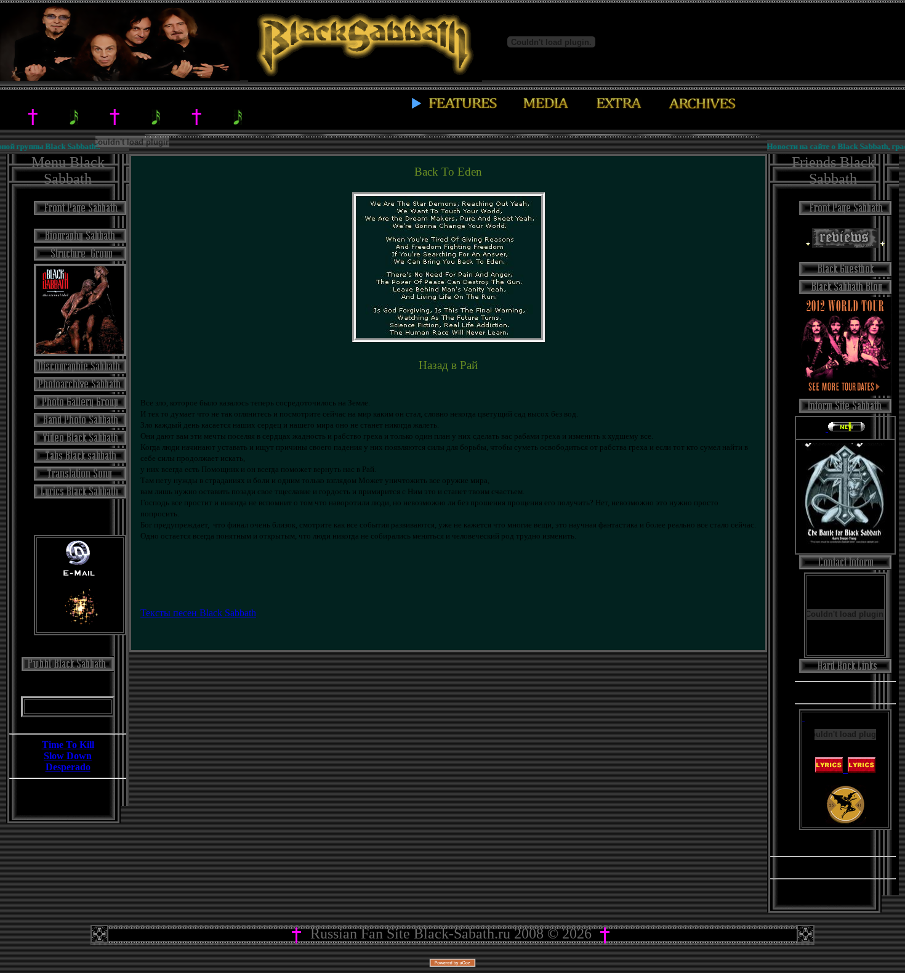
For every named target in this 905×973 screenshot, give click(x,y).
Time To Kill (68, 744)
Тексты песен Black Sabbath (198, 613)
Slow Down (68, 756)
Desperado (68, 767)
